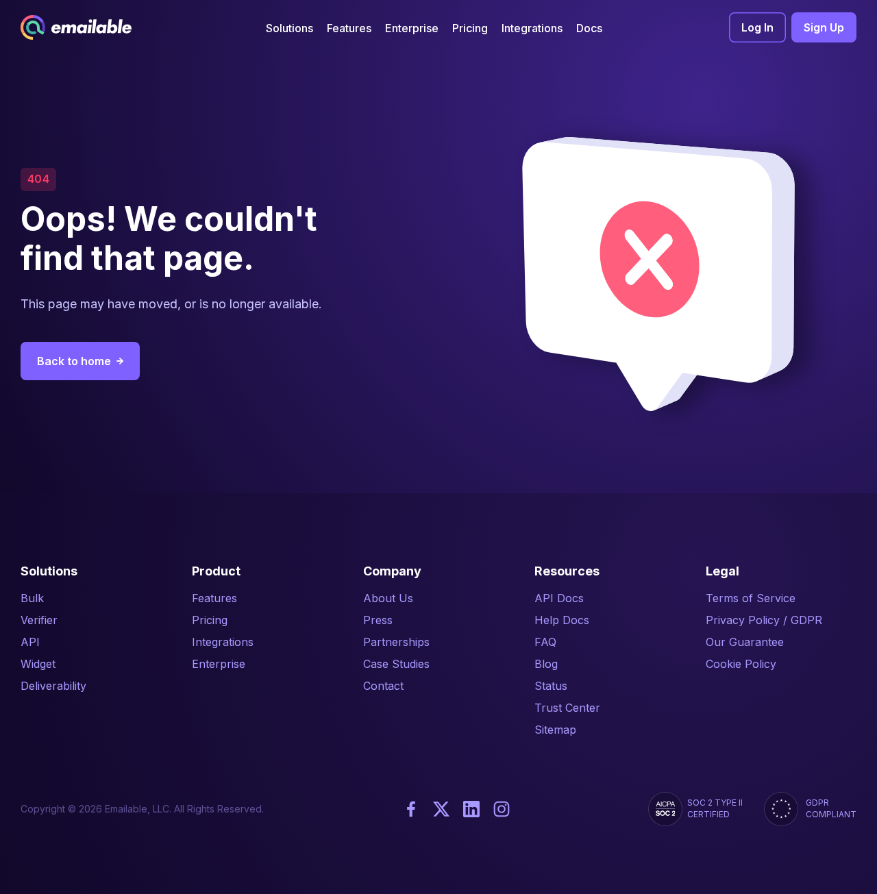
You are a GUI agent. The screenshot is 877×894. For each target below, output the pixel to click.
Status (550, 686)
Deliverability (53, 686)
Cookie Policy (741, 664)
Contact (383, 686)
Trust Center (567, 708)
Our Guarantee (745, 642)
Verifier (39, 620)
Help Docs (561, 620)
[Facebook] (411, 809)
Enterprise (218, 664)
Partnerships (396, 642)
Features (214, 598)
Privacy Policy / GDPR (764, 620)
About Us (388, 598)
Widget (38, 664)
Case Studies (396, 664)
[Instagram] (501, 809)
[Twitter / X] (441, 809)
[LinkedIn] (471, 809)
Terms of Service (750, 598)
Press (378, 620)
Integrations (223, 642)
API (30, 642)
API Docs (559, 598)
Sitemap (555, 729)
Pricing (209, 620)
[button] (289, 27)
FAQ (545, 642)
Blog (546, 664)
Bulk (32, 598)
